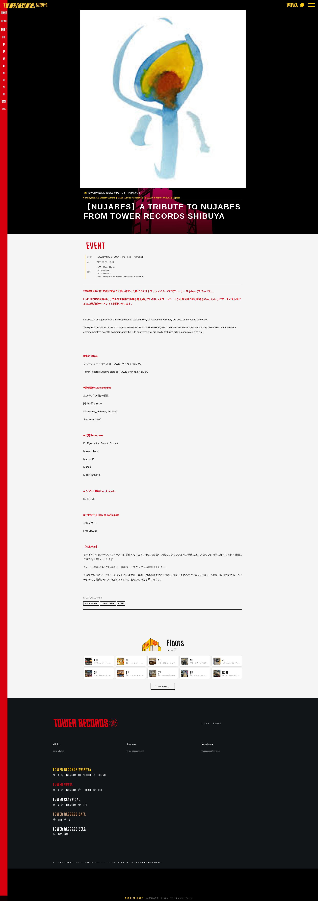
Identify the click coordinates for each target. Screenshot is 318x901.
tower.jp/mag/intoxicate (211, 751)
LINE (121, 603)
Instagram (71, 775)
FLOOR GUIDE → (163, 686)
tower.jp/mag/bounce (135, 751)
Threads (102, 775)
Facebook (91, 603)
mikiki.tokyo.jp (58, 751)
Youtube (87, 775)
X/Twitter (108, 603)
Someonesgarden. (147, 862)
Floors (175, 642)
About (216, 723)
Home (206, 723)
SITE (100, 789)
